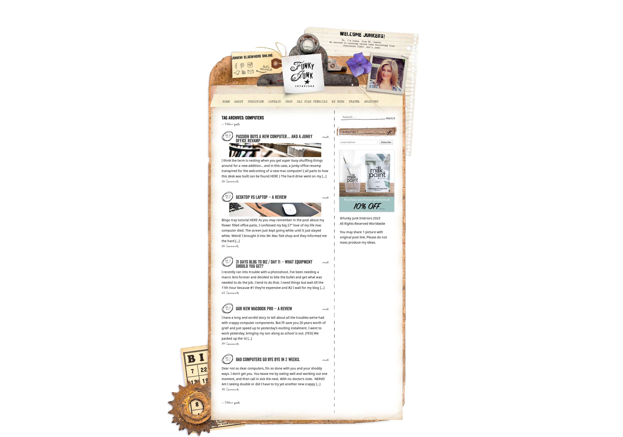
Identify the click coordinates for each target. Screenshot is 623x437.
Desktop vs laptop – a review (261, 197)
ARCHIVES (371, 101)
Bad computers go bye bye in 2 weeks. (268, 360)
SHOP (288, 101)
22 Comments (230, 293)
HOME (226, 101)
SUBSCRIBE (256, 101)
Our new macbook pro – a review (264, 309)
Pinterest (242, 64)
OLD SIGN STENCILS (312, 101)
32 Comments (230, 389)
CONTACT (274, 101)
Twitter (237, 74)
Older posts (231, 124)
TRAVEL (354, 101)
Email (251, 74)
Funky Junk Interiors (302, 72)
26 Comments (230, 181)
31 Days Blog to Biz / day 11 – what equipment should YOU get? (274, 264)
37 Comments (230, 344)
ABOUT (238, 101)
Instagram (250, 64)
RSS (244, 74)
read (325, 137)
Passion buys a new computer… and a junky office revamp (274, 139)
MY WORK (338, 101)
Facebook (236, 64)
